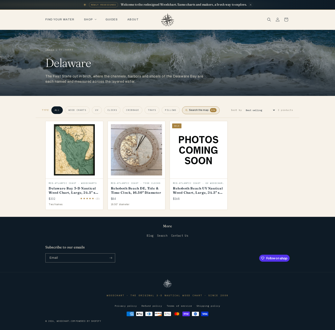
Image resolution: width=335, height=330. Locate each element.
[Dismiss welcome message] (250, 4)
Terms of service (179, 305)
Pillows (170, 110)
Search (162, 235)
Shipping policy (208, 305)
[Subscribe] (110, 257)
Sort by (236, 110)
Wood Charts (77, 110)
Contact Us (179, 235)
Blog (150, 235)
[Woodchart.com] (167, 287)
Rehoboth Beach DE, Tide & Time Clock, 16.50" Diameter (136, 190)
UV (96, 110)
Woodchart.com (66, 321)
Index (49, 49)
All (57, 110)
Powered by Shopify (88, 321)
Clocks (112, 110)
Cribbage (132, 110)
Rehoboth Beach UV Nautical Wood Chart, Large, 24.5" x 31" (198, 192)
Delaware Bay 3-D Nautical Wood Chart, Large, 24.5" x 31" (72, 192)
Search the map (202, 110)
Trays (152, 110)
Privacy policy (126, 305)
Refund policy (152, 305)
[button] (90, 20)
